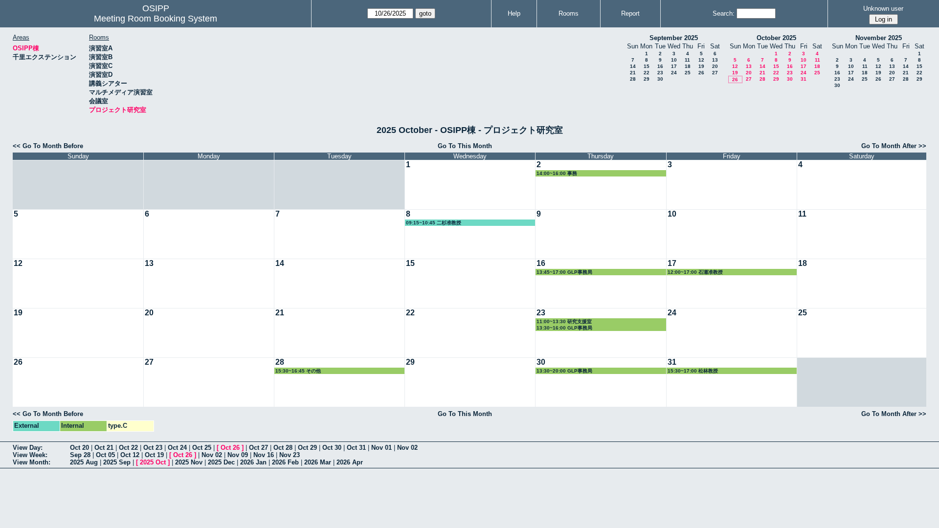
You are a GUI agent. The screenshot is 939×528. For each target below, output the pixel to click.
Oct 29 (307, 447)
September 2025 (673, 38)
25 (688, 72)
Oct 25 (201, 447)
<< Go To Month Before (48, 146)
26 (701, 72)
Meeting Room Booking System (155, 18)
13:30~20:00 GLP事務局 (564, 371)
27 (715, 72)
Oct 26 (230, 447)
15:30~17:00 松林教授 (693, 371)
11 (687, 60)
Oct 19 (154, 455)
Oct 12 (129, 455)
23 (660, 72)
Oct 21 (103, 447)
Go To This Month (465, 146)
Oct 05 (105, 455)
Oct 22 (128, 447)
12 (701, 60)
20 (715, 66)
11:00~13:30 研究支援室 (564, 321)
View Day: (28, 447)
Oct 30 (331, 447)
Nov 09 (237, 455)
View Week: (30, 455)
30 (660, 79)
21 (633, 72)
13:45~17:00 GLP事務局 (564, 272)
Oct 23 (152, 447)
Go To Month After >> (893, 146)
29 (646, 79)
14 (633, 66)
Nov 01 (381, 447)
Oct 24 (177, 447)
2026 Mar (317, 462)
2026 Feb (285, 462)
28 (633, 79)
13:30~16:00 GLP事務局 (564, 327)
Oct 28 (282, 447)
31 (803, 79)
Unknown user (883, 8)
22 (646, 72)
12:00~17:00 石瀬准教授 (695, 272)
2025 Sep (117, 462)
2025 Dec (221, 462)
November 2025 (878, 38)
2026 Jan (253, 462)
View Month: (31, 462)
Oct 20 (79, 447)
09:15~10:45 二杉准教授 (433, 222)
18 (688, 66)
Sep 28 (80, 455)
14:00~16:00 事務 (557, 173)
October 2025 (776, 38)
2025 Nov (188, 462)
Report (630, 13)
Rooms (569, 13)
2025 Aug (84, 462)
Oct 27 (258, 447)
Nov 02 (407, 447)
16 (660, 66)
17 (674, 66)
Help (514, 13)
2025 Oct (153, 462)
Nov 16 (263, 455)
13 (715, 60)
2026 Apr (349, 462)
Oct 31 (356, 447)
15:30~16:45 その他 (298, 371)
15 (646, 66)
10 (674, 60)
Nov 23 (289, 455)
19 (701, 66)
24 (674, 72)
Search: (724, 13)
